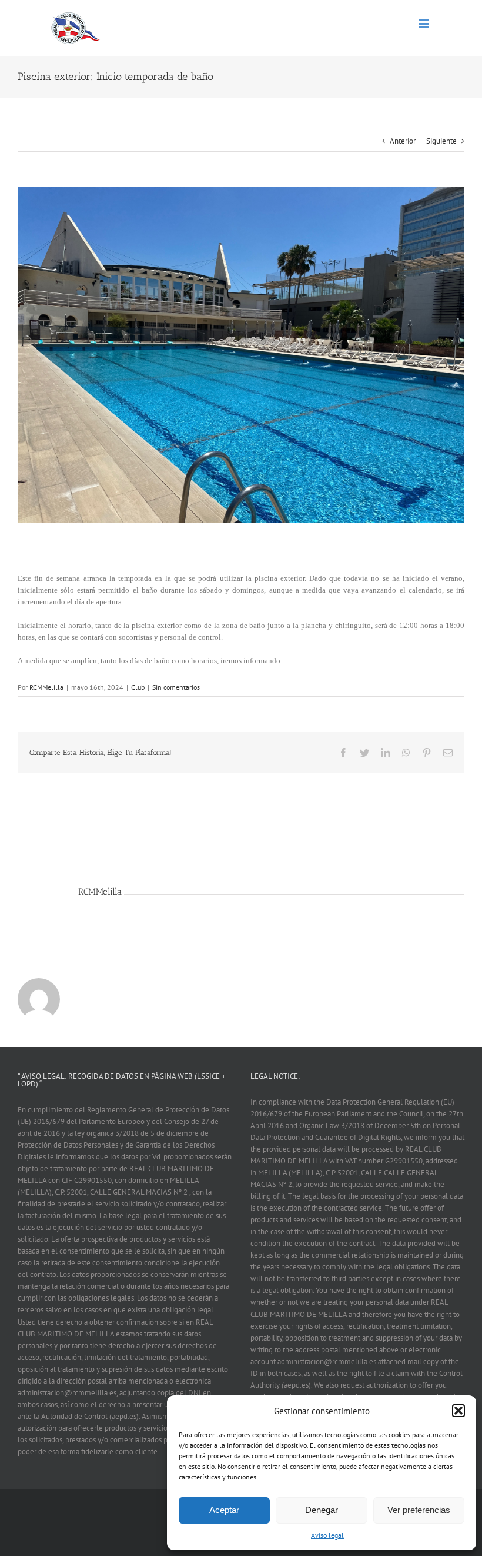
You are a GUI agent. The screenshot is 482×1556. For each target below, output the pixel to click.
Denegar (321, 1510)
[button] (458, 1411)
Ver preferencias (418, 1510)
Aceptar (224, 1510)
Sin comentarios (176, 687)
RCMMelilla (46, 687)
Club (138, 687)
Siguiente (441, 141)
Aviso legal (327, 1535)
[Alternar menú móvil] (425, 24)
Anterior (403, 141)
